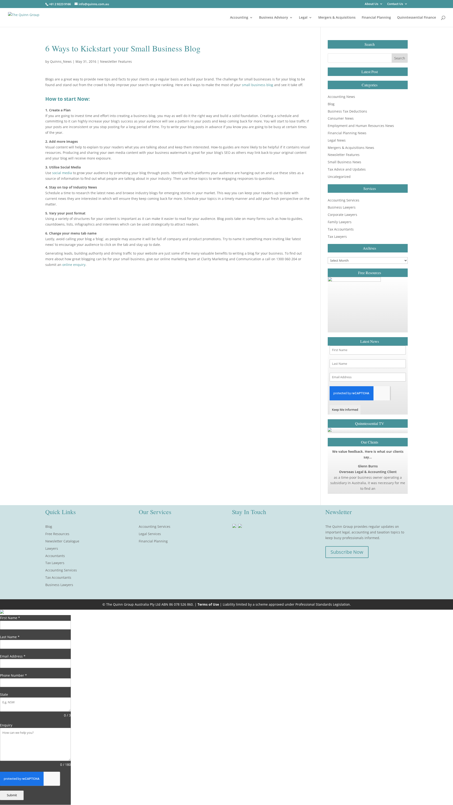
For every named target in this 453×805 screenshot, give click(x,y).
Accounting (239, 18)
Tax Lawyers (337, 236)
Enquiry (6, 725)
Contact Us (395, 4)
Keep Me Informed (345, 409)
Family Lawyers (340, 222)
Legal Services (150, 534)
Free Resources (57, 534)
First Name (10, 618)
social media (62, 173)
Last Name (10, 637)
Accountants (55, 555)
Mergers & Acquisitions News (351, 147)
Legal (303, 18)
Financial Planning (376, 18)
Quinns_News (61, 61)
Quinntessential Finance (416, 18)
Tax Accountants (341, 229)
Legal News (337, 140)
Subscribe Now (347, 552)
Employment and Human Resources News (361, 125)
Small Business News (344, 162)
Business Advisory (273, 18)
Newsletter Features (116, 61)
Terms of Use (208, 604)
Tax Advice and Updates (347, 169)
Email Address (12, 656)
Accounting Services (343, 200)
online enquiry (73, 264)
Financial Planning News (347, 133)
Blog (331, 104)
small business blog (257, 85)
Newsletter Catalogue (62, 541)
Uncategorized (339, 176)
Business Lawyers (342, 207)
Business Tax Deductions (347, 111)
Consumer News (341, 118)
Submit (12, 795)
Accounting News (341, 96)
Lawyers (51, 548)
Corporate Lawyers (342, 214)
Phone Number (13, 675)
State (4, 694)
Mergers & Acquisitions (337, 18)
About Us (371, 4)
